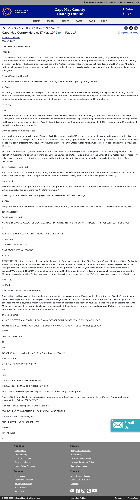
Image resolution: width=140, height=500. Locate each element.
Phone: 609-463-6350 (80, 479)
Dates (79, 21)
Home (36, 21)
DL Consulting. (19, 498)
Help (104, 21)
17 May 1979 (42, 28)
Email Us (74, 483)
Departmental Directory (81, 476)
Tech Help (19, 491)
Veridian (83, 498)
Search (51, 21)
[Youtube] (94, 491)
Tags (92, 21)
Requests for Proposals (25, 466)
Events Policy (76, 454)
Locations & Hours (23, 458)
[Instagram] (83, 491)
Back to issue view (11, 37)
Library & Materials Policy (82, 458)
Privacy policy (120, 498)
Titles (65, 21)
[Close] (112, 420)
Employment (20, 450)
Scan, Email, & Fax (22, 487)
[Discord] (72, 491)
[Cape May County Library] (3, 29)
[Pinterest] (88, 491)
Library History (21, 454)
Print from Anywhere (24, 479)
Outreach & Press (22, 462)
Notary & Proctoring (23, 483)
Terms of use (133, 498)
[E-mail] (136, 28)
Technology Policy (79, 466)
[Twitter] (131, 28)
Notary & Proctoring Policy (82, 462)
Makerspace (20, 476)
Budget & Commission (81, 450)
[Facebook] (126, 28)
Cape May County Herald (20, 28)
